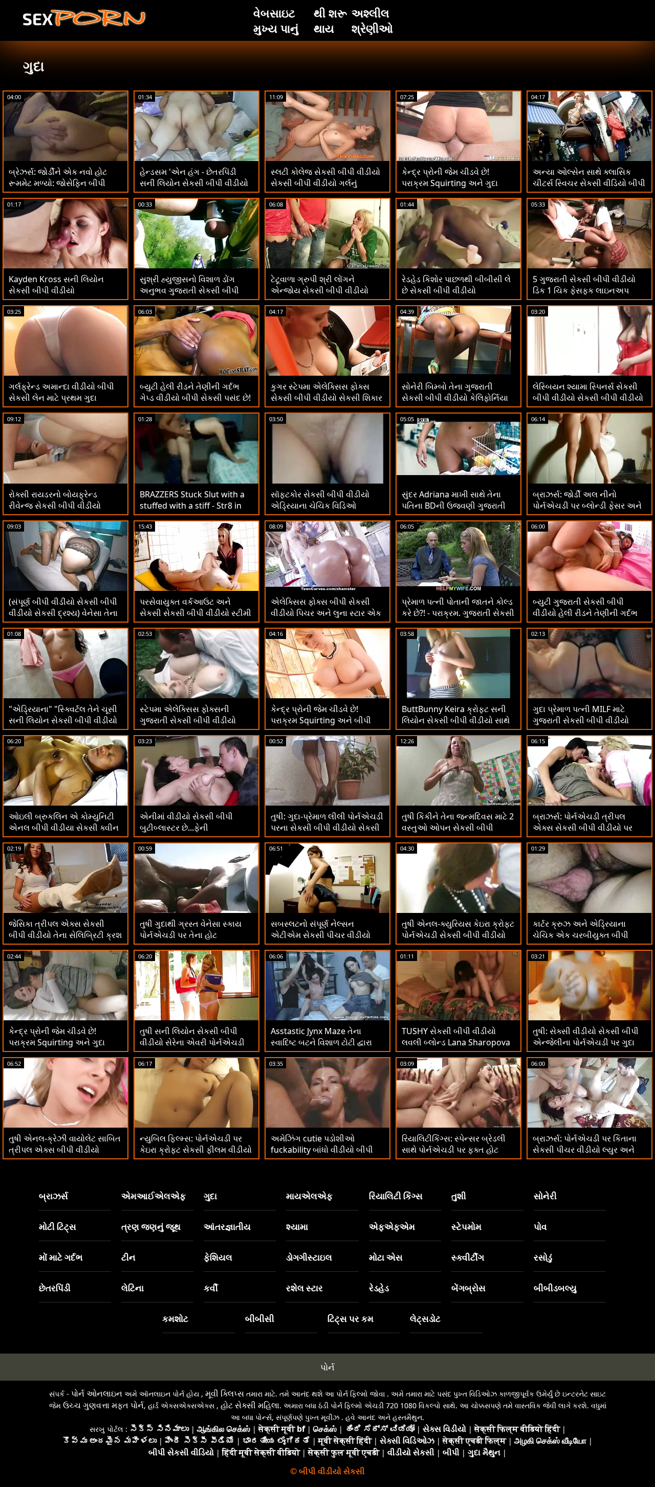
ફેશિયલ (218, 1257)
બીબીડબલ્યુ (555, 1288)
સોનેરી (545, 1196)
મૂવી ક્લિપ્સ (224, 1393)
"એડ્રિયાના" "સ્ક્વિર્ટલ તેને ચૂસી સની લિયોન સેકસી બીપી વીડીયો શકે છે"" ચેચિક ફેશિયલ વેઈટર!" (63, 720)
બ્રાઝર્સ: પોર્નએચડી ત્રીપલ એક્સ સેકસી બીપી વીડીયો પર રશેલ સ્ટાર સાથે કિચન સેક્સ (582, 827)
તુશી (458, 1196)
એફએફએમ (392, 1226)
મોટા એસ (386, 1257)
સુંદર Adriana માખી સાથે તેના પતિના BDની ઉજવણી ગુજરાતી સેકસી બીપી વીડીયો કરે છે (454, 505)
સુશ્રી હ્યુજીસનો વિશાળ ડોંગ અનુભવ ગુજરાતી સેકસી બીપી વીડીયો (189, 290)
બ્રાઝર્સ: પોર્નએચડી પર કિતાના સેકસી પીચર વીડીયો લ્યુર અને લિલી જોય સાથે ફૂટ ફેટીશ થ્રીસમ (589, 1149)
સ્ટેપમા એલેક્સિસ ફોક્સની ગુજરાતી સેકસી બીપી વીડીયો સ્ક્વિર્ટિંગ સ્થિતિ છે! (188, 720)
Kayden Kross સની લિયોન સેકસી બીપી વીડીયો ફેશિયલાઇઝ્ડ (56, 290)
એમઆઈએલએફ (153, 1196)
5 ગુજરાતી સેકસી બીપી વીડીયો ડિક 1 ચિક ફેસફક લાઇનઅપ (584, 284)
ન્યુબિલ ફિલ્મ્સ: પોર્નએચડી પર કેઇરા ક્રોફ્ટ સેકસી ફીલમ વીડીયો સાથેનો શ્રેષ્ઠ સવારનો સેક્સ (196, 1149)
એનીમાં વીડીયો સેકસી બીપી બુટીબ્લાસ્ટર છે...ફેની (186, 822)
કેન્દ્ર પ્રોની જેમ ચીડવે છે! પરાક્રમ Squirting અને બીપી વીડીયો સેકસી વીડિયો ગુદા (321, 720)
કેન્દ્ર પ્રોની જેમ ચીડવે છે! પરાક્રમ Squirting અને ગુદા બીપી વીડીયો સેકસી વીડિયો (57, 1042)
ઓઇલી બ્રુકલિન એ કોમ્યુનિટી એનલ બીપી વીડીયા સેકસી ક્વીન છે (64, 827)
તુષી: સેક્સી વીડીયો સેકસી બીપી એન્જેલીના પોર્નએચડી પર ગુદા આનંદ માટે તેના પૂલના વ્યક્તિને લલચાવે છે (586, 1047)
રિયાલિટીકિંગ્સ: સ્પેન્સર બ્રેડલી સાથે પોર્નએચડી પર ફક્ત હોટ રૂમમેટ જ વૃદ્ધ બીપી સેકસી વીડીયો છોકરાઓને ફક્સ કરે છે (454, 1155)
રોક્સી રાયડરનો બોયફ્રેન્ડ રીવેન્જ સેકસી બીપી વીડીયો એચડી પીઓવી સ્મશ (55, 505)
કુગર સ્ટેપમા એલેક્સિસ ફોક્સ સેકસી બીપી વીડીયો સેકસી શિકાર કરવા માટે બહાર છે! (326, 398)
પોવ (540, 1226)
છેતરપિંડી (55, 1288)
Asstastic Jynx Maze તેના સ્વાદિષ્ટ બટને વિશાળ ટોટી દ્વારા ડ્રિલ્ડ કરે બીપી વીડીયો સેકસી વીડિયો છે (321, 1047)
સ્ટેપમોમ (466, 1226)
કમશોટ (175, 1318)
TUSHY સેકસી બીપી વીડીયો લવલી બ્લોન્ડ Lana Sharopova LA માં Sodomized (456, 1042)
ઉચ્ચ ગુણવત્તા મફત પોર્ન (103, 1405)
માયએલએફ (309, 1196)
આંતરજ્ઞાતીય (227, 1226)
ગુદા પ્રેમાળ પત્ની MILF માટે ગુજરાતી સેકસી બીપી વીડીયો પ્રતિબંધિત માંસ (581, 720)
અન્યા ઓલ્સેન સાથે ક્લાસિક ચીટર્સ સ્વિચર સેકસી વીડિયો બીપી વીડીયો (589, 183)
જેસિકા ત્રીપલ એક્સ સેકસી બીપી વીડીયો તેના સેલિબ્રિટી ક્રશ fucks (65, 935)
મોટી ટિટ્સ (57, 1226)
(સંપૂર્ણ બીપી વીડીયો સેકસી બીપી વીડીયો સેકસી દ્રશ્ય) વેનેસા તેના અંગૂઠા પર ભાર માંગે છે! (63, 613)
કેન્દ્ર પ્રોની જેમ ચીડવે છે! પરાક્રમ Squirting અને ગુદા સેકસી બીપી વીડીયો (450, 183)
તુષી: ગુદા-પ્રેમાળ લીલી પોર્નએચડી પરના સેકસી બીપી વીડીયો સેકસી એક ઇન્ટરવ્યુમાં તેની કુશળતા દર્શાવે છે (327, 833)
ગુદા (210, 1196)
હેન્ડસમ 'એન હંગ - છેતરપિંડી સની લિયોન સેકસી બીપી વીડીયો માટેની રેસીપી (194, 183)
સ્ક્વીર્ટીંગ (467, 1257)
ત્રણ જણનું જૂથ (151, 1226)
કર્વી (211, 1288)
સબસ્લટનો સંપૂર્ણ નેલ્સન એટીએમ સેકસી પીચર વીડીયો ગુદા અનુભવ (320, 935)
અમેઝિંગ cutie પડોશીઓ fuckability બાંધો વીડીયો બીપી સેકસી (322, 1149)
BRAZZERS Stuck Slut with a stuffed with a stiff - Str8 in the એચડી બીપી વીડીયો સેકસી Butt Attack (192, 511)
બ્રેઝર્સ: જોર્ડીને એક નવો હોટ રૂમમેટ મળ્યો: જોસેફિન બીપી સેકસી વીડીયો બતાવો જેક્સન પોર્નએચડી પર (58, 188)
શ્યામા (297, 1226)
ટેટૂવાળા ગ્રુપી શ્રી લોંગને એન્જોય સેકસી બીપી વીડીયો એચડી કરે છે (319, 290)
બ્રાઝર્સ (53, 1196)
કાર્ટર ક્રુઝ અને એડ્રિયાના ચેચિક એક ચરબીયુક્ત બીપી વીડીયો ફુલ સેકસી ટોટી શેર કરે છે (587, 935)
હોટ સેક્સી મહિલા (250, 1405)
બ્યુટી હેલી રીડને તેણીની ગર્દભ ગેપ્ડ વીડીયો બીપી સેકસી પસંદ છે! (195, 392)
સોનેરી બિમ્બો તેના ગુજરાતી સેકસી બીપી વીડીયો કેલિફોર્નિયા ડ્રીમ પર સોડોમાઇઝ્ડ (455, 398)
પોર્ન (327, 1367)
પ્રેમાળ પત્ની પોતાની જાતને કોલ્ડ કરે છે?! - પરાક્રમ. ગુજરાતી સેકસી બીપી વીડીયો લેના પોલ (458, 613)
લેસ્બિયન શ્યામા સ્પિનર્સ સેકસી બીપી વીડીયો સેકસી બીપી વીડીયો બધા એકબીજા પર (588, 398)
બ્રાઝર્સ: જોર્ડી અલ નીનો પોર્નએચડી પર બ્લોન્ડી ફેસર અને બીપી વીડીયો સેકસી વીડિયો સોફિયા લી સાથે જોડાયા (587, 511)
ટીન (128, 1257)
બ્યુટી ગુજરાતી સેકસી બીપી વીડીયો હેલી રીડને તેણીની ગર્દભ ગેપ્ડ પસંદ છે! (585, 613)
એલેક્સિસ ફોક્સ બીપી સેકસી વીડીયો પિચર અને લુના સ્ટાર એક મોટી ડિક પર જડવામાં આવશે (326, 613)
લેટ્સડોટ (425, 1318)
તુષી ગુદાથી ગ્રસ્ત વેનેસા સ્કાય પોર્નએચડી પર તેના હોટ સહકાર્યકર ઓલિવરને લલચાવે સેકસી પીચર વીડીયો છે (191, 940)
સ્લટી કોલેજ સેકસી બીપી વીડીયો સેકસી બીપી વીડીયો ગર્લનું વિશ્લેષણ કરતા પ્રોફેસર (325, 183)
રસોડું (543, 1257)
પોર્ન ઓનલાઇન (96, 1393)
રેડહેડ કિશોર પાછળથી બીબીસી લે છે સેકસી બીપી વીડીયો (456, 284)
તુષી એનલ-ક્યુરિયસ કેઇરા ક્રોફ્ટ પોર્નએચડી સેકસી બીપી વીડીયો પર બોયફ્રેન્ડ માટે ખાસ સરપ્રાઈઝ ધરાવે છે (458, 940)
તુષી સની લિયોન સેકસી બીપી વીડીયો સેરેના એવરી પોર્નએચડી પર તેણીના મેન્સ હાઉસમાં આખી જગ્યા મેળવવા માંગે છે (192, 1047)
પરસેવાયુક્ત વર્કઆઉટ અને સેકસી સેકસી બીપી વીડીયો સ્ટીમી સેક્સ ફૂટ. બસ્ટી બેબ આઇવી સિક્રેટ (195, 618)
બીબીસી (259, 1318)
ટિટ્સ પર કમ (351, 1318)
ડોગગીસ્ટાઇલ (309, 1257)
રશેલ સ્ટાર (304, 1288)
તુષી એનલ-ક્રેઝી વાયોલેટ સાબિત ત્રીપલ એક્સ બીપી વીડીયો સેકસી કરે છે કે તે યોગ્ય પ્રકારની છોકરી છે (65, 1155)
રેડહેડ (379, 1288)
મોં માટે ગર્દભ (61, 1257)
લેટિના (132, 1288)
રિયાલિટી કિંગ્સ (396, 1196)
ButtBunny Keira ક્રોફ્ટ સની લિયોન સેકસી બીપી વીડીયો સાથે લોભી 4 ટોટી (456, 720)
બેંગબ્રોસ (468, 1288)
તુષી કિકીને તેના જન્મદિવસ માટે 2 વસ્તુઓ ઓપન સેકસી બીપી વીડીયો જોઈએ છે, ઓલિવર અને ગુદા (458, 833)
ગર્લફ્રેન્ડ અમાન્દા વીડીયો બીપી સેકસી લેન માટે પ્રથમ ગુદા (61, 392)
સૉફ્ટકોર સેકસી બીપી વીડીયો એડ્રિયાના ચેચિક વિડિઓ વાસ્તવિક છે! (320, 505)
